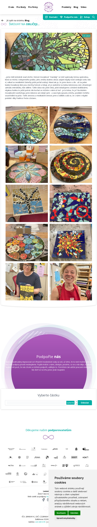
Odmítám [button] (74, 513)
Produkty (66, 7)
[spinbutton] (36, 402)
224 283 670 (40, 522)
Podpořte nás (71, 17)
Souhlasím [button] (61, 513)
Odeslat (85, 402)
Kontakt (53, 17)
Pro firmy (33, 7)
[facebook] (43, 500)
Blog (76, 7)
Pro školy (21, 7)
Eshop (87, 17)
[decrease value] (77, 404)
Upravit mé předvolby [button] (66, 518)
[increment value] (77, 401)
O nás (11, 7)
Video (83, 7)
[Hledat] (93, 17)
